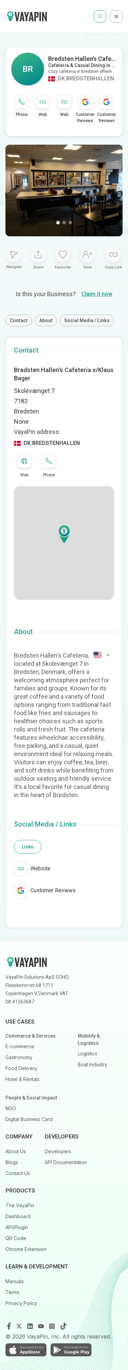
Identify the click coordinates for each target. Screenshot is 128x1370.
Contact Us (17, 1173)
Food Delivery (21, 1068)
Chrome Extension (25, 1249)
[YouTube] (41, 1326)
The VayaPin (19, 1205)
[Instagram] (52, 1326)
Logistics (87, 1053)
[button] (64, 534)
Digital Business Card (29, 1119)
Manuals (14, 1281)
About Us (15, 1151)
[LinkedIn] (30, 1326)
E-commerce (19, 1046)
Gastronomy (18, 1057)
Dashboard (17, 1216)
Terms (12, 1292)
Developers (58, 1151)
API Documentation (66, 1162)
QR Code (15, 1238)
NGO (10, 1108)
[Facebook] (8, 1326)
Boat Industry (92, 1064)
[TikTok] (63, 1326)
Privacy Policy (21, 1303)
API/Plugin (16, 1227)
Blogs (11, 1162)
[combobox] (102, 655)
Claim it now (96, 294)
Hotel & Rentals (22, 1079)
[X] (19, 1326)
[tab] (27, 847)
